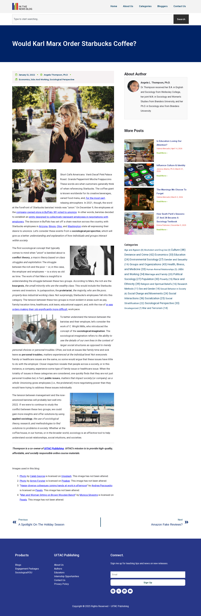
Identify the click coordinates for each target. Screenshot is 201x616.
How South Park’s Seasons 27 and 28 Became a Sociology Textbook (170, 218)
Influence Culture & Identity (171, 165)
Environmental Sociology (146, 259)
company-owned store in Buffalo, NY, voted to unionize (46, 212)
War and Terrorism (155, 308)
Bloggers (162, 6)
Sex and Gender (149, 288)
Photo (23, 476)
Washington (74, 226)
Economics (24, 79)
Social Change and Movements (148, 293)
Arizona (43, 226)
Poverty (166, 279)
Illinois (52, 226)
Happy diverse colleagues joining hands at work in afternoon (54, 485)
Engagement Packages (27, 568)
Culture (178, 249)
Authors (58, 568)
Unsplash (66, 476)
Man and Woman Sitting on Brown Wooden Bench (48, 494)
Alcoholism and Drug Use (157, 250)
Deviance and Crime (139, 254)
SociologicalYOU (23, 572)
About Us (128, 6)
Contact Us (179, 6)
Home (114, 6)
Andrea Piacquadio (102, 485)
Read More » (162, 153)
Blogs (18, 564)
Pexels (39, 490)
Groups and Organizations (148, 264)
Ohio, (59, 226)
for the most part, (95, 198)
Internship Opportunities (66, 576)
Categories (145, 6)
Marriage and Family (159, 274)
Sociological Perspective (62, 79)
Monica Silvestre (89, 494)
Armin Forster (37, 480)
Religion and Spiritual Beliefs (159, 284)
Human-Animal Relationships (161, 269)
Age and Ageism (134, 250)
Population (150, 279)
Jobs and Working (40, 79)
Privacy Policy (61, 584)
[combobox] (92, 19)
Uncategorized (133, 308)
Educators (59, 572)
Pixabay (66, 480)
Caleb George (37, 476)
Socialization (155, 298)
